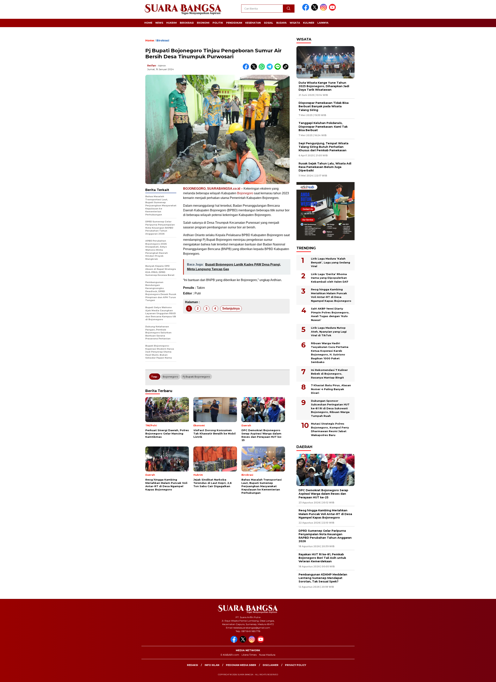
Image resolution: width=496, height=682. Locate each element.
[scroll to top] (478, 676)
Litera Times (249, 654)
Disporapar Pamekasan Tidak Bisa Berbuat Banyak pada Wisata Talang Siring (324, 106)
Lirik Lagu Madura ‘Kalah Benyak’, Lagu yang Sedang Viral (330, 262)
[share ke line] (278, 68)
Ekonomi (203, 22)
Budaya (281, 22)
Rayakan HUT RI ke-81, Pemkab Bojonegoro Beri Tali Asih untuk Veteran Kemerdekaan (322, 558)
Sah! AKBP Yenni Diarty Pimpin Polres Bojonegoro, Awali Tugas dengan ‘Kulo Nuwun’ (330, 314)
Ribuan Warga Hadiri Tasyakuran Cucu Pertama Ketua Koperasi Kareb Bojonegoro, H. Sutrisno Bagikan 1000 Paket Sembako (329, 353)
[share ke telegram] (271, 68)
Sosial (268, 22)
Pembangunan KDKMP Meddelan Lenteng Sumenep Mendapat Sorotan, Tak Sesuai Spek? (323, 578)
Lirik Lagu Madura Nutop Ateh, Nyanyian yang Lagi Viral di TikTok (329, 331)
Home (148, 22)
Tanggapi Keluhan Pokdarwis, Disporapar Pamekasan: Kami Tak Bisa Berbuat (323, 126)
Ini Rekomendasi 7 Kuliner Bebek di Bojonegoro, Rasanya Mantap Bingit (329, 373)
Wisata (295, 22)
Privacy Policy (295, 665)
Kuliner (308, 22)
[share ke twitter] (255, 68)
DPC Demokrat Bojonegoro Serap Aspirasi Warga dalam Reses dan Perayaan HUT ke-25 (323, 493)
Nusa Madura (267, 654)
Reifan (151, 65)
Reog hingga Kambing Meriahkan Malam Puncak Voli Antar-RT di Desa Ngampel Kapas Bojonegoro (331, 295)
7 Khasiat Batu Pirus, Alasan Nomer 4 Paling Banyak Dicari (331, 389)
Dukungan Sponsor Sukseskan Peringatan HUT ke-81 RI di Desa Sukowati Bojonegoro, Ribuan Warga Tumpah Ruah (330, 408)
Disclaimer (270, 665)
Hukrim (171, 22)
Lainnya (322, 22)
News (159, 22)
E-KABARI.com (230, 654)
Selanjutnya (231, 308)
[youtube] (333, 9)
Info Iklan (212, 665)
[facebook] (306, 9)
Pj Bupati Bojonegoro (196, 376)
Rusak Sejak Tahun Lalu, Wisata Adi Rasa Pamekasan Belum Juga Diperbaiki (325, 167)
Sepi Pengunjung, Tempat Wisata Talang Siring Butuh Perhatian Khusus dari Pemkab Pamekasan (323, 147)
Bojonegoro (245, 193)
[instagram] (324, 9)
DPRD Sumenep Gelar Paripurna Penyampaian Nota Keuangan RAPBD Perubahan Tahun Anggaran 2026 (325, 536)
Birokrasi (187, 22)
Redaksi (192, 665)
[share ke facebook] (247, 68)
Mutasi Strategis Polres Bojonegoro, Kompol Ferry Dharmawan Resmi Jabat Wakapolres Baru (330, 429)
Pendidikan (234, 22)
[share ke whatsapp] (263, 68)
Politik (218, 22)
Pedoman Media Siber (241, 665)
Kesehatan (253, 22)
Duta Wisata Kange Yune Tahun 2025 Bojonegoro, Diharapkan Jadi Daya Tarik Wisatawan (324, 86)
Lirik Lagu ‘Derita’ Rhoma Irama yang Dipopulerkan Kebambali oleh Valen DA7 (329, 278)
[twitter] (315, 9)
